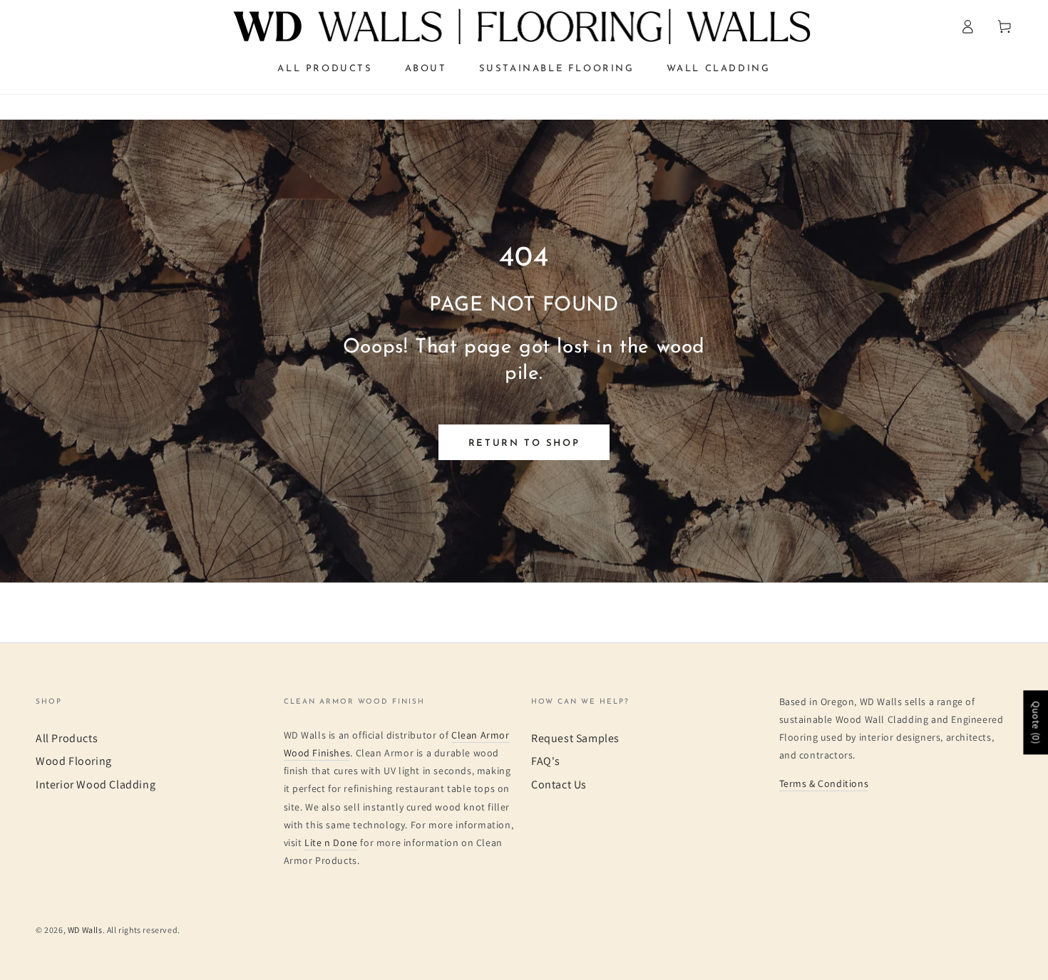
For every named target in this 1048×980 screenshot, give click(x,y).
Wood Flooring (74, 761)
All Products (67, 738)
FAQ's (545, 761)
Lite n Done (331, 842)
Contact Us (559, 784)
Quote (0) (1035, 722)
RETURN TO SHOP (524, 443)
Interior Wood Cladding (95, 784)
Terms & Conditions (824, 783)
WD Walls (85, 929)
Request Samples (575, 738)
